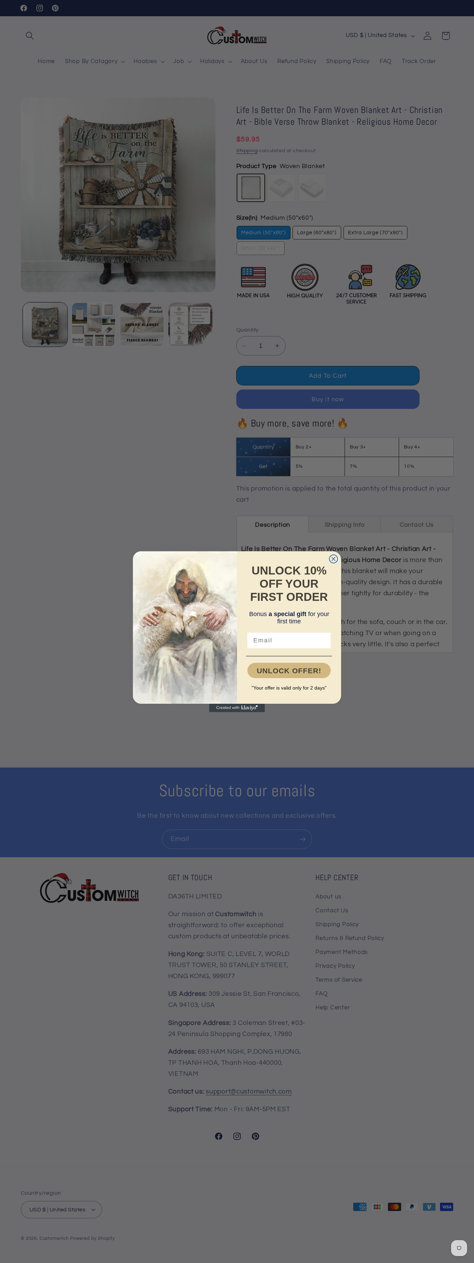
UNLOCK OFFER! (289, 671)
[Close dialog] (333, 559)
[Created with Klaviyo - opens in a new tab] (237, 708)
